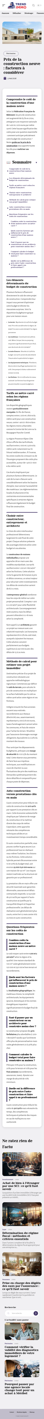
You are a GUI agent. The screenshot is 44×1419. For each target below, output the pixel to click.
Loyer (4, 1229)
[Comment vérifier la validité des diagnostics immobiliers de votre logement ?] (22, 1331)
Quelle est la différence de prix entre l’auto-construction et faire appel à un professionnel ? (23, 264)
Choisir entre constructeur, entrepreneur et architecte (20, 194)
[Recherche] (33, 5)
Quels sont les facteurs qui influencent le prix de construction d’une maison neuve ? (22, 234)
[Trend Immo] (16, 5)
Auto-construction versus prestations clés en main (20, 208)
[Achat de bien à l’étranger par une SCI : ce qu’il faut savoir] (22, 1164)
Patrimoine (10, 53)
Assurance (6, 1279)
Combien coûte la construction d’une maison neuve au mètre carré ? (23, 224)
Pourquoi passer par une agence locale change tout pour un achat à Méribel (19, 1388)
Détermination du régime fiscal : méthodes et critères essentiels (20, 1236)
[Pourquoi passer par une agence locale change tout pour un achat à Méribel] (22, 1368)
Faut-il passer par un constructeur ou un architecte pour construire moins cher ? (23, 244)
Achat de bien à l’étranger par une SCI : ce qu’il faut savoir (20, 1186)
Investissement (7, 1179)
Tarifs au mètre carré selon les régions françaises (22, 186)
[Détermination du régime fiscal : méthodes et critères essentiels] (22, 1214)
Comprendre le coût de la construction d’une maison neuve (20, 171)
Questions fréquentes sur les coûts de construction (21, 215)
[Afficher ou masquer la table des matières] (34, 162)
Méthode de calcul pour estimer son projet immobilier (22, 201)
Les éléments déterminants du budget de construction (21, 179)
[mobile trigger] (4, 5)
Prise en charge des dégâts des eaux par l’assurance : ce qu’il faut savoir (21, 1286)
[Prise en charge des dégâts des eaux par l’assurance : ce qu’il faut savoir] (22, 1264)
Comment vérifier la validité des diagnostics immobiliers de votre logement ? (21, 1351)
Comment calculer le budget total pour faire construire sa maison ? (23, 254)
